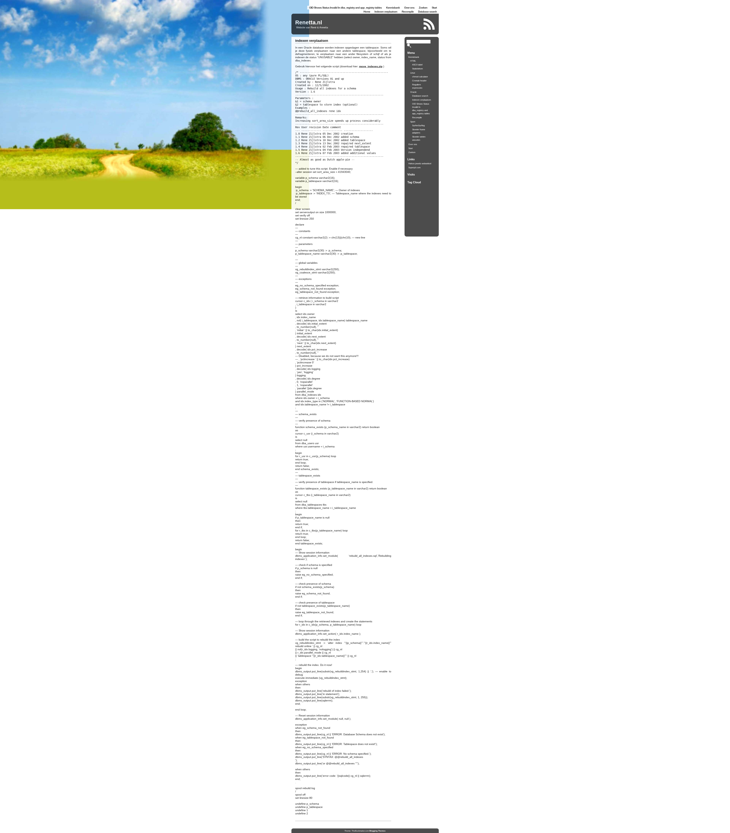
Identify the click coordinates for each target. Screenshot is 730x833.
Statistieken (417, 68)
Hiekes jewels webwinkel (419, 163)
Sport (412, 122)
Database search (427, 11)
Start (434, 7)
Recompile (408, 11)
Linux (412, 73)
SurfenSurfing (418, 125)
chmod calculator (420, 76)
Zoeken (423, 7)
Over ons (409, 7)
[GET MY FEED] (429, 24)
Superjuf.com (414, 167)
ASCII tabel (417, 65)
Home (366, 11)
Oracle (413, 92)
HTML (413, 61)
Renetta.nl (308, 22)
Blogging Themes (377, 831)
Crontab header (419, 80)
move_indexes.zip (370, 66)
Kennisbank (393, 7)
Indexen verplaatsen (386, 11)
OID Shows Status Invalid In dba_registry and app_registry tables (345, 7)
